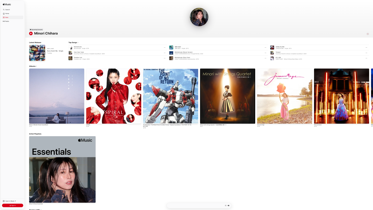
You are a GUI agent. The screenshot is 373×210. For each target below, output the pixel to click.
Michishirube (78, 47)
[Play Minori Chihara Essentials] (31, 200)
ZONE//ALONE (280, 47)
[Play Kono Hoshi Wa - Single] (31, 58)
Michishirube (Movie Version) (184, 52)
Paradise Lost (78, 57)
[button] (12, 9)
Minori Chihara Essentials (36, 137)
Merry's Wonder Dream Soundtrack (39, 69)
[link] (73, 42)
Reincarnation (318, 69)
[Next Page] (371, 52)
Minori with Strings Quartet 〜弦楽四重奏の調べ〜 (215, 69)
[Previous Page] (66, 52)
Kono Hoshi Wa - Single (55, 51)
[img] (7, 4)
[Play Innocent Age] (259, 121)
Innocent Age (261, 69)
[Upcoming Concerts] (36, 29)
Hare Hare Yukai (79, 52)
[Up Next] (225, 205)
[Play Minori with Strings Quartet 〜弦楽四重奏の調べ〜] (202, 121)
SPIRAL (88, 69)
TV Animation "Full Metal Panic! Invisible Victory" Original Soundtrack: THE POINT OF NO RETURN (170, 70)
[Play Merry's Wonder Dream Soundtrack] (31, 121)
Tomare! (278, 52)
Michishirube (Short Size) (182, 57)
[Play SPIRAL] (88, 121)
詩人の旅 (278, 57)
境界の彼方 (178, 47)
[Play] (31, 33)
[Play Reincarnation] (316, 121)
